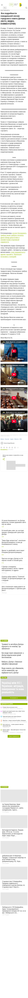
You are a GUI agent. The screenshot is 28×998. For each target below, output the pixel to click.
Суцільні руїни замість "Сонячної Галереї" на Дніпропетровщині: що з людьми (13, 578)
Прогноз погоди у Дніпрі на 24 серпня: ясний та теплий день (12, 559)
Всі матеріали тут (14, 698)
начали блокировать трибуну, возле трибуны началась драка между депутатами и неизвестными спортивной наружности (14, 237)
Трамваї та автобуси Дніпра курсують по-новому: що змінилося (13, 646)
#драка (11, 439)
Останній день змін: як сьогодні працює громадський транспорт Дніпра (13, 532)
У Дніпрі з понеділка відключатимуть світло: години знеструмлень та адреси (12, 568)
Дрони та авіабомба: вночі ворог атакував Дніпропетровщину (13, 551)
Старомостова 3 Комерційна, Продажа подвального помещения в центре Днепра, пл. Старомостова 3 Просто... (13, 884)
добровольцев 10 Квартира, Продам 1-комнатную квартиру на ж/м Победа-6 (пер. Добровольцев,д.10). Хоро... (14, 858)
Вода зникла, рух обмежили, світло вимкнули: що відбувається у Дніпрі (13, 670)
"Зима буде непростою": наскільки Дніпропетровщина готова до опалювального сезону (13, 542)
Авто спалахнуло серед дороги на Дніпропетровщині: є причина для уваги (13, 588)
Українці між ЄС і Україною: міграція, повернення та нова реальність (13, 687)
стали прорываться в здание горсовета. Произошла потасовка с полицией (13, 254)
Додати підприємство (14, 736)
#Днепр (2, 439)
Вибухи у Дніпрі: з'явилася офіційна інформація (12, 663)
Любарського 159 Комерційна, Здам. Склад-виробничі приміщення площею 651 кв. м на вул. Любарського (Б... (14, 910)
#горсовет (7, 439)
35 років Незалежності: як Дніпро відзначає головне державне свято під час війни (14, 522)
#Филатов (16, 439)
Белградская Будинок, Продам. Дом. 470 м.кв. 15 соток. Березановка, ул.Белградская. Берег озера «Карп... (13, 833)
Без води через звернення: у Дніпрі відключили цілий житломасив (13, 655)
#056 (20, 439)
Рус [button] (5, 7)
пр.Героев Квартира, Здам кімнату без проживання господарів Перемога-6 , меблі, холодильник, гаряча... (12, 807)
